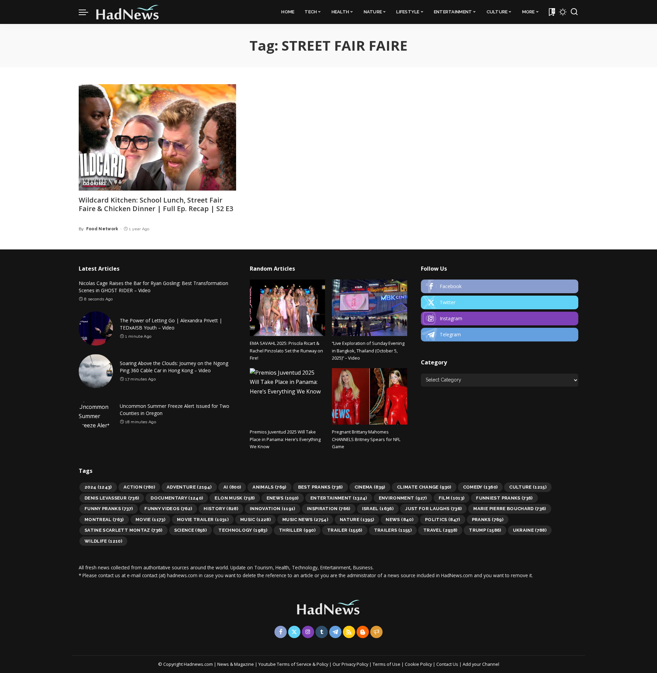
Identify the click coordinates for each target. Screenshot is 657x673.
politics (442, 519)
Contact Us (447, 664)
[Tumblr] (321, 632)
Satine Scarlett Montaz (124, 530)
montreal (104, 519)
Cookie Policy (419, 664)
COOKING (94, 183)
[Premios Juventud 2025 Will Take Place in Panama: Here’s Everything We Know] (287, 396)
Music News (305, 519)
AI (232, 487)
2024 (98, 487)
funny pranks (109, 508)
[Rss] (349, 632)
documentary (177, 498)
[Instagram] (499, 318)
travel (440, 530)
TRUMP (485, 530)
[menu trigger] (87, 12)
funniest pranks (504, 498)
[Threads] (376, 632)
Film (452, 498)
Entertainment (338, 498)
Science (190, 530)
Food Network (102, 229)
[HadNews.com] (127, 12)
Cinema (370, 487)
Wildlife (103, 541)
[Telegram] (499, 334)
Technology (242, 530)
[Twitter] (499, 302)
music (255, 519)
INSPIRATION (328, 508)
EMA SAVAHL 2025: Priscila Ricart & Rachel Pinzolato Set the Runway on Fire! (286, 350)
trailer (344, 530)
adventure (189, 487)
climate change (424, 487)
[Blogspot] (363, 632)
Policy (322, 664)
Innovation (272, 508)
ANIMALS (269, 487)
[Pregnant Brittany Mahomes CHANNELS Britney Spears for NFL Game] (369, 396)
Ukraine (530, 530)
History (221, 508)
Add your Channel (481, 664)
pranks (487, 519)
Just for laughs (433, 508)
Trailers (393, 530)
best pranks (320, 487)
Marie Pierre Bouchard (509, 508)
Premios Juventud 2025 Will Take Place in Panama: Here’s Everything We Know (285, 439)
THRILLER (297, 530)
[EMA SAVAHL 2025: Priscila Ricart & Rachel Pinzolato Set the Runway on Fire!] (287, 308)
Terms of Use (386, 664)
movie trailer (203, 519)
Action (139, 487)
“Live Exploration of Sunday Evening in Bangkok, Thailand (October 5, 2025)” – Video (368, 350)
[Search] (574, 12)
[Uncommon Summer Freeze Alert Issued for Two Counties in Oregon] (96, 414)
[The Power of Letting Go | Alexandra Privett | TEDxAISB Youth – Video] (96, 328)
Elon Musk (235, 498)
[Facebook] (499, 286)
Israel (378, 508)
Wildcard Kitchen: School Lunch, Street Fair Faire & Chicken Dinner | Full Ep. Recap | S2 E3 (156, 204)
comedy (480, 487)
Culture (527, 487)
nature (357, 519)
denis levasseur (112, 498)
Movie (150, 519)
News (399, 519)
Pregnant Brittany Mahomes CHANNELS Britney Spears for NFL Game (366, 439)
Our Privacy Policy (351, 664)
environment (403, 498)
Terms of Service (294, 664)
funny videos (168, 508)
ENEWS (283, 498)
